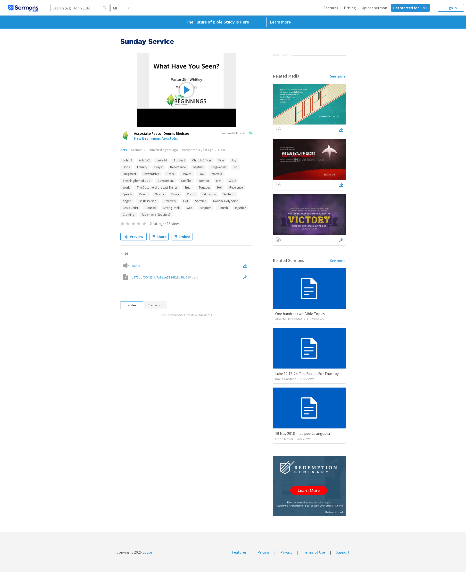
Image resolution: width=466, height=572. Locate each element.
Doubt (143, 194)
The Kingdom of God (136, 181)
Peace (170, 174)
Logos (147, 552)
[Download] (341, 130)
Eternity (142, 167)
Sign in (451, 7)
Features (331, 7)
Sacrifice (200, 201)
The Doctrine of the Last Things (157, 187)
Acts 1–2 (144, 160)
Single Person (147, 201)
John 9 (127, 160)
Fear (221, 160)
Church (223, 208)
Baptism (198, 167)
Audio (136, 265)
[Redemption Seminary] (309, 486)
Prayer (158, 167)
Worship (216, 174)
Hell (219, 187)
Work (126, 187)
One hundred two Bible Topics (300, 313)
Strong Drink (171, 208)
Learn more (280, 22)
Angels (127, 201)
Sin (235, 167)
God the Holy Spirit (225, 201)
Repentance (178, 167)
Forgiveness (218, 167)
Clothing (128, 215)
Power (175, 194)
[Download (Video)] (246, 277)
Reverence (236, 187)
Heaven (186, 174)
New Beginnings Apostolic (156, 138)
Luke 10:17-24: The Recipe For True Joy (307, 373)
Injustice (240, 208)
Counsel (150, 208)
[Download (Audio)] (246, 265)
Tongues (204, 187)
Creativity (170, 201)
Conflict (186, 181)
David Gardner (285, 379)
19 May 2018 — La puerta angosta (302, 433)
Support (343, 552)
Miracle (159, 194)
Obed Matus (284, 439)
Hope (126, 167)
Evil (185, 201)
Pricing (350, 7)
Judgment (129, 174)
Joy (233, 160)
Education (209, 194)
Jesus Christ (130, 208)
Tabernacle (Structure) (155, 215)
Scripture (205, 208)
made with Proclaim (234, 133)
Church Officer (201, 160)
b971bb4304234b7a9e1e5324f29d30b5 (165, 277)
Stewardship (151, 174)
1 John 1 (179, 160)
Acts (123, 150)
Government (166, 181)
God (189, 208)
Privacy (286, 552)
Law (201, 174)
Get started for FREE (410, 7)
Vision (191, 194)
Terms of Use (314, 552)
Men (219, 181)
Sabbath (228, 194)
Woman (204, 181)
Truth (188, 187)
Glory (232, 181)
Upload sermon (374, 7)
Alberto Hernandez (289, 319)
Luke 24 (161, 160)
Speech (127, 194)
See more (338, 76)
